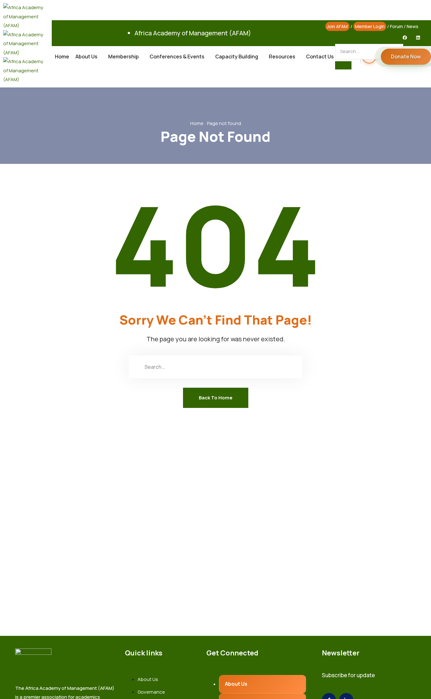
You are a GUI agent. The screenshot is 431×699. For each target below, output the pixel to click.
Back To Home (216, 397)
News (412, 26)
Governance (151, 692)
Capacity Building (236, 56)
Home (62, 56)
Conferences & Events (177, 56)
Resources (282, 56)
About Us (86, 56)
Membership (123, 56)
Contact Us (320, 56)
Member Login (370, 26)
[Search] (343, 65)
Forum (396, 26)
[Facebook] (404, 37)
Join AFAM (337, 26)
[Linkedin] (418, 37)
